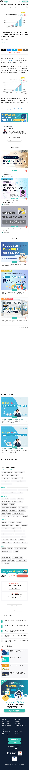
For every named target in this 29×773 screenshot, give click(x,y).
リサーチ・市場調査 (15, 481)
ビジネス (3, 42)
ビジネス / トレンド (6, 295)
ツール (15, 4)
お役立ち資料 (10, 4)
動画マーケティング (14, 475)
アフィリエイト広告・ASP (6, 484)
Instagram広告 (5, 525)
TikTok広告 (11, 528)
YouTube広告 (4, 528)
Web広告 (9, 7)
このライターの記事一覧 (14, 140)
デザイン (23, 536)
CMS (12, 7)
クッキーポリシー (18, 731)
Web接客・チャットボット (17, 501)
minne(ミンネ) (12, 60)
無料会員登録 (15, 739)
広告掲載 (16, 733)
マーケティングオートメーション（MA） (9, 507)
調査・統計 (19, 560)
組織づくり (10, 548)
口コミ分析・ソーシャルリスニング (8, 516)
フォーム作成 (13, 498)
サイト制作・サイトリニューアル (8, 531)
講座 (27, 4)
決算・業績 (4, 560)
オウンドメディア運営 (9, 534)
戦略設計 (3, 489)
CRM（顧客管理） (13, 510)
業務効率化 (4, 548)
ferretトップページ (14, 610)
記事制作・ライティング (20, 534)
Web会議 (3, 513)
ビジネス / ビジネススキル (8, 176)
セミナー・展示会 (5, 539)
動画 (24, 4)
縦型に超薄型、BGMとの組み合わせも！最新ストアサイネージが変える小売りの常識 (14, 321)
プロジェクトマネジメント (6, 551)
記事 (2, 4)
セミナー (20, 4)
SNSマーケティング (5, 475)
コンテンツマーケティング (17, 478)
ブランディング (23, 548)
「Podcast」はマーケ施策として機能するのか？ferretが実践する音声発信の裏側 (14, 265)
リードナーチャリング (23, 489)
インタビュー (15, 557)
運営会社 (3, 733)
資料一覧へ (14, 597)
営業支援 (9, 513)
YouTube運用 (24, 525)
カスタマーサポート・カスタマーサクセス (15, 492)
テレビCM (18, 528)
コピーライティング (5, 536)
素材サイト (25, 516)
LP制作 (24, 7)
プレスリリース (5, 734)
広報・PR (23, 481)
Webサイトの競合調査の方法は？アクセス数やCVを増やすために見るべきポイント (14, 229)
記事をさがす (4, 719)
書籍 (21, 557)
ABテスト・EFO (17, 7)
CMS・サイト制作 (5, 498)
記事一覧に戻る (14, 606)
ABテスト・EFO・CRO (6, 501)
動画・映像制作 (4, 504)
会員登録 (25, 1)
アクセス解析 (12, 504)
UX (2, 534)
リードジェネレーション (11, 489)
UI (24, 531)
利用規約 (16, 729)
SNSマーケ (5, 7)
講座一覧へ (14, 588)
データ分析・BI (14, 198)
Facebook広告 (11, 522)
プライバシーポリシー (6, 731)
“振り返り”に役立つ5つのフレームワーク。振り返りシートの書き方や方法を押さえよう (14, 173)
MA (21, 7)
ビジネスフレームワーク (6, 557)
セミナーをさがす (5, 721)
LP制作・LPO (20, 498)
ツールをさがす (18, 719)
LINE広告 (17, 525)
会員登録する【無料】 (22, 576)
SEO (1, 7)
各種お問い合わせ (5, 729)
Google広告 (4, 522)
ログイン (19, 1)
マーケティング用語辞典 (6, 725)
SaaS (13, 560)
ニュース (24, 560)
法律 (9, 560)
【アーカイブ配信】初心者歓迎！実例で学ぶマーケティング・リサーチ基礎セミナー (14, 201)
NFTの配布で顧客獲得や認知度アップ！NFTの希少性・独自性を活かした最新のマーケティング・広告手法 (14, 293)
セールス (3, 492)
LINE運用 (11, 525)
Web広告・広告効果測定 (19, 472)
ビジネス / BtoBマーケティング (8, 267)
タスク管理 (16, 551)
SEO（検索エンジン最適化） (7, 472)
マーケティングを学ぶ (6, 723)
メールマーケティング (6, 478)
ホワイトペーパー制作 (15, 536)
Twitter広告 (19, 522)
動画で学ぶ (17, 721)
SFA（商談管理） (22, 510)
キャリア (16, 548)
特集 (5, 4)
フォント (18, 516)
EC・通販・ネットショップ (18, 513)
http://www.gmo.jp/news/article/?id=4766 (12, 109)
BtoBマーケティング (5, 481)
